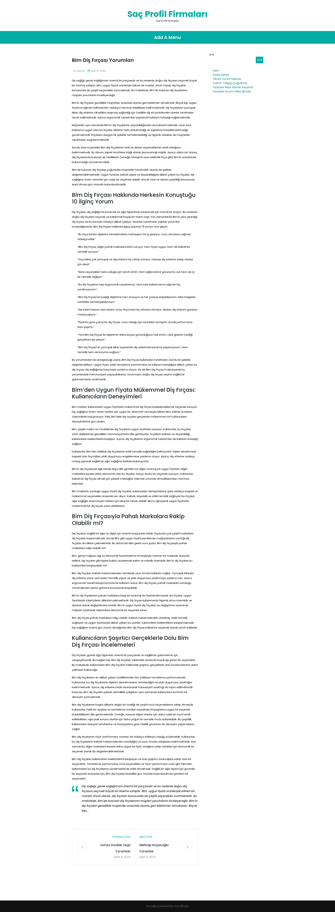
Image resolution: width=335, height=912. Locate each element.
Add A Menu (167, 37)
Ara (211, 54)
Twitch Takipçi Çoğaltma (230, 83)
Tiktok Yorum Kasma (227, 79)
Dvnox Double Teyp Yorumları (115, 848)
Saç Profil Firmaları (167, 14)
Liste (216, 71)
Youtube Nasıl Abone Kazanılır (233, 87)
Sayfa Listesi (221, 75)
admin (81, 71)
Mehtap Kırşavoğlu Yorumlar (154, 848)
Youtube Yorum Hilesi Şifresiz (232, 91)
